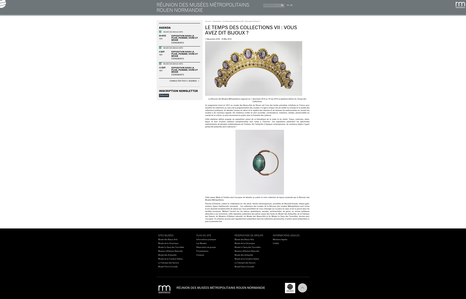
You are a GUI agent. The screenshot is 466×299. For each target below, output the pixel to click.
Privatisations (202, 251)
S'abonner (164, 95)
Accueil (208, 21)
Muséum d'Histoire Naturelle (170, 251)
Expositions (217, 21)
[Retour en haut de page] (303, 288)
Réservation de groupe (206, 247)
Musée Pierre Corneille (168, 267)
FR (288, 5)
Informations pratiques (206, 239)
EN (291, 5)
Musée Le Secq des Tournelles (171, 247)
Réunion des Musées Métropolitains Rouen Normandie (203, 8)
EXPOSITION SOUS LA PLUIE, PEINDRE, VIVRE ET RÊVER (184, 38)
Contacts (200, 255)
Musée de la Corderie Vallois (170, 259)
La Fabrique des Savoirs (168, 263)
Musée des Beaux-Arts (168, 239)
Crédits (276, 243)
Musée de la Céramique (168, 243)
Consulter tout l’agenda (183, 81)
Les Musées (201, 243)
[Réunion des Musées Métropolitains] (460, 5)
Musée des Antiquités (167, 255)
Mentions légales (280, 239)
